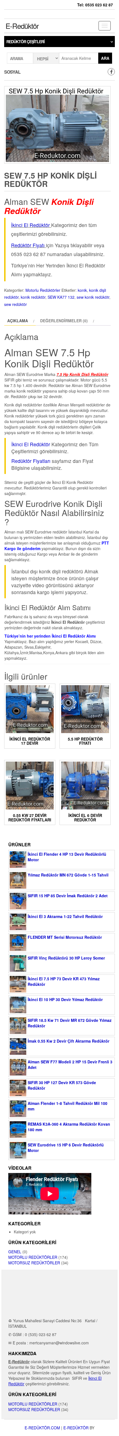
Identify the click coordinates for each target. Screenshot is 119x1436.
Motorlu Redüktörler (42, 290)
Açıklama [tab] (17, 320)
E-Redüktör (22, 25)
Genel (14, 1251)
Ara (105, 58)
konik (82, 290)
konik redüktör (33, 297)
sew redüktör (15, 304)
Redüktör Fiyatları (30, 460)
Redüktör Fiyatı (28, 245)
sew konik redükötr (93, 297)
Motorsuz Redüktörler (34, 1262)
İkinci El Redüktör (30, 224)
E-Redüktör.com (42, 1427)
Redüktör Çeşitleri (25, 41)
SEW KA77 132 (61, 297)
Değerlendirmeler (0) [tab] (64, 320)
